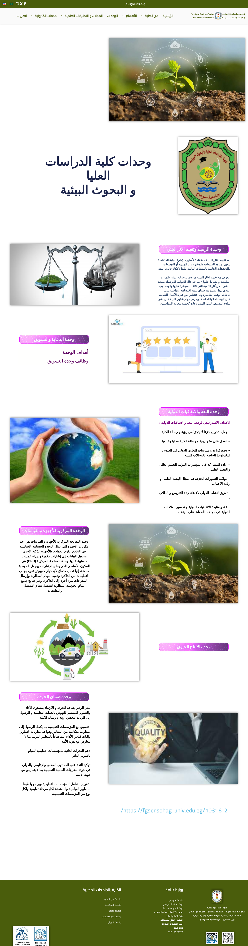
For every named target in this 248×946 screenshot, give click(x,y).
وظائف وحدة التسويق (67, 360)
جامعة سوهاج (135, 4)
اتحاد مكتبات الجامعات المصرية (168, 912)
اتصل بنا (22, 16)
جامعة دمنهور (114, 911)
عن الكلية (151, 16)
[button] (143, 16)
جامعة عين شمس (112, 899)
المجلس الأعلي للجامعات (171, 920)
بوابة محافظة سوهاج (173, 904)
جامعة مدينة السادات (111, 916)
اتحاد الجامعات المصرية (172, 924)
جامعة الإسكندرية (113, 905)
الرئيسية (168, 16)
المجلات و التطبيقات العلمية (84, 16)
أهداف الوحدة (74, 352)
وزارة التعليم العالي (174, 916)
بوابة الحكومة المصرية (173, 908)
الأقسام (131, 16)
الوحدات (112, 16)
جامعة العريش (114, 922)
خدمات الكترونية (46, 16)
